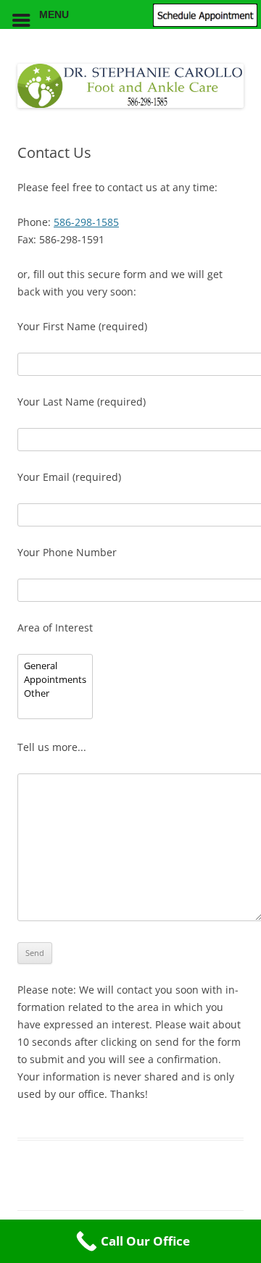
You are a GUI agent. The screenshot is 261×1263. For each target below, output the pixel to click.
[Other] (55, 693)
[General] (55, 666)
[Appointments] (55, 680)
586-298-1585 (86, 222)
